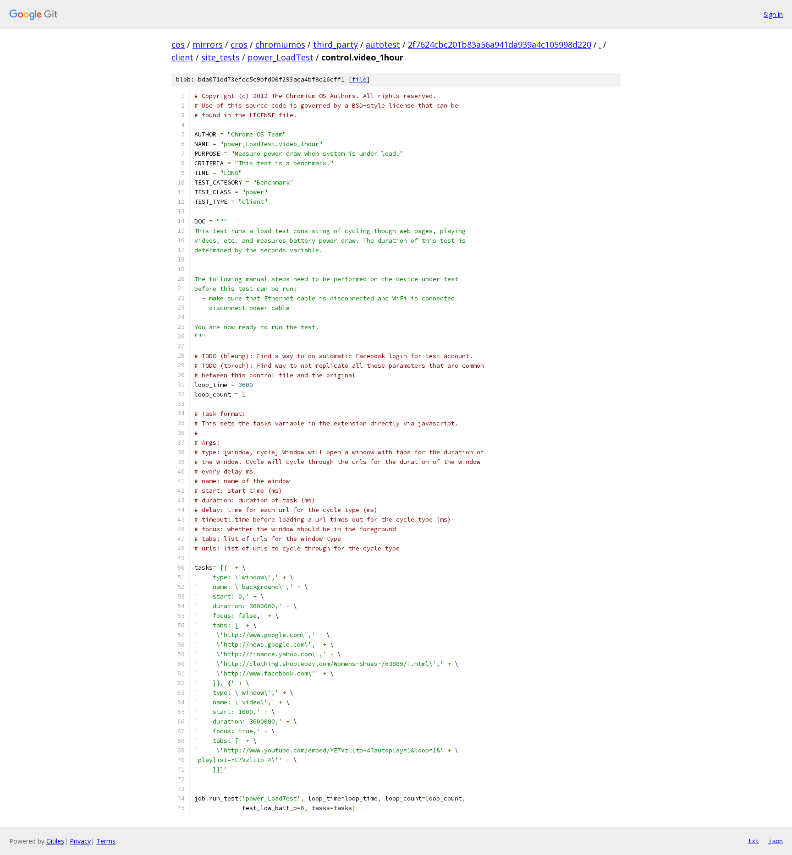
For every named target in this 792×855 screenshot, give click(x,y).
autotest (383, 44)
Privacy (80, 841)
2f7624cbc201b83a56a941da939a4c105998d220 (499, 44)
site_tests (220, 57)
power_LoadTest (281, 57)
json (775, 841)
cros (239, 44)
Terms (106, 841)
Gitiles (55, 841)
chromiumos (280, 44)
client (182, 57)
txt (753, 841)
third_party (335, 44)
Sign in (773, 14)
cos (178, 44)
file (359, 79)
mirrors (207, 44)
